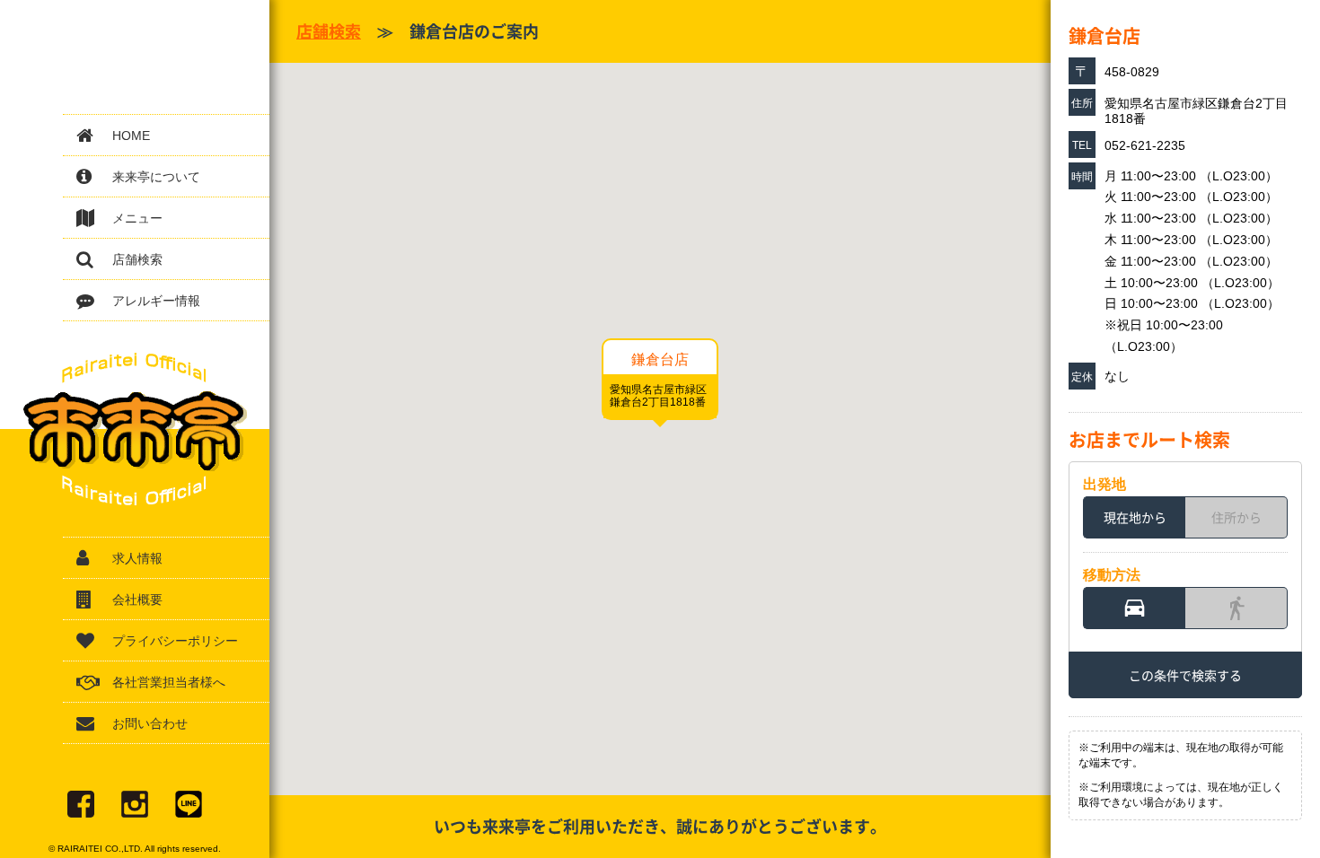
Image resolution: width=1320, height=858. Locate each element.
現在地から (1135, 517)
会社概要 (137, 599)
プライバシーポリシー (175, 641)
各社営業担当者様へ (168, 682)
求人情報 (137, 558)
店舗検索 (137, 259)
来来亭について (156, 177)
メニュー (137, 218)
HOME (131, 135)
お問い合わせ (150, 723)
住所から (1236, 517)
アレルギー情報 (156, 300)
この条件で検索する (1185, 675)
